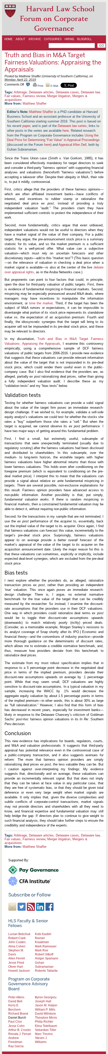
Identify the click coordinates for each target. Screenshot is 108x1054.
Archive (34, 39)
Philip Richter (44, 1021)
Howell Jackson (19, 970)
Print (40, 85)
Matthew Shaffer (34, 103)
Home (8, 39)
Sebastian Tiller (45, 1029)
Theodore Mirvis (46, 1017)
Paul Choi (15, 1021)
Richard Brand (18, 1013)
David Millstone (45, 1013)
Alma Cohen (16, 946)
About (20, 39)
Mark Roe (41, 950)
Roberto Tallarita (46, 970)
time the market (41, 303)
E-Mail (54, 85)
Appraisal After (72, 145)
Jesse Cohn (16, 1025)
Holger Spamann (46, 958)
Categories (53, 39)
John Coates (17, 942)
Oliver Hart (15, 966)
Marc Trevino (44, 1033)
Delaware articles (41, 92)
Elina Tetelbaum (46, 1025)
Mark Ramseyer (46, 946)
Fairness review (34, 96)
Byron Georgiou (46, 997)
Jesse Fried (16, 962)
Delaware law (90, 92)
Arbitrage (20, 92)
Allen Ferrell (16, 958)
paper (26, 126)
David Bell (15, 1001)
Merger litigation (58, 96)
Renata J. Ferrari (19, 1033)
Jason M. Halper (46, 1005)
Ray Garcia (16, 1046)
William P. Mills (45, 1009)
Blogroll (84, 39)
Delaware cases (67, 92)
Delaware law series (72, 126)
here (66, 130)
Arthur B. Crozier (19, 1029)
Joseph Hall (43, 1001)
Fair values (13, 96)
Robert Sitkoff (44, 954)
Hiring (69, 39)
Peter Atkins (16, 997)
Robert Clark (17, 938)
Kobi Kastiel (43, 934)
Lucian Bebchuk (19, 934)
